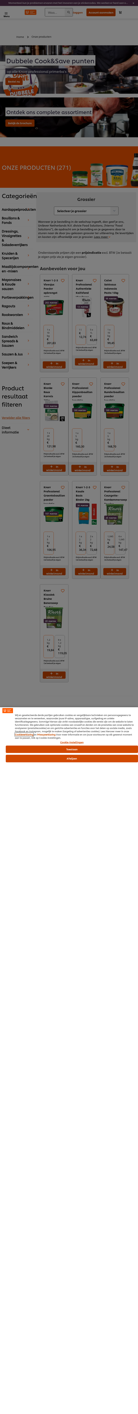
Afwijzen (72, 758)
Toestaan (71, 749)
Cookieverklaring (24, 734)
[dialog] (69, 1060)
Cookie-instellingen (72, 742)
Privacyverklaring (46, 734)
